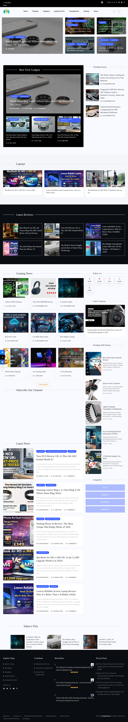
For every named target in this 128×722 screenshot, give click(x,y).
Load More (43, 384)
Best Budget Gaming (67, 337)
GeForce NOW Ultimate (13, 302)
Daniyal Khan (43, 476)
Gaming (86, 11)
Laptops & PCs (59, 11)
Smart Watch (10, 676)
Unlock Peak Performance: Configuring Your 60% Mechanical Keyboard (110, 109)
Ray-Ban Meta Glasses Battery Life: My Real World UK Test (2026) (16, 137)
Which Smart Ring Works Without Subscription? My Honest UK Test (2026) (110, 666)
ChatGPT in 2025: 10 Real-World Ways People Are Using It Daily (107, 642)
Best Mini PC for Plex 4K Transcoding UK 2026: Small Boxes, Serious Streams (31, 230)
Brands (105, 502)
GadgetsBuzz (44, 510)
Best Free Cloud (10, 337)
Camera (105, 509)
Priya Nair (15, 108)
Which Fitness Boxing (12, 372)
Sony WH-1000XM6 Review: (43, 302)
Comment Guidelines (44, 668)
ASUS (105, 495)
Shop (96, 11)
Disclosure (26, 718)
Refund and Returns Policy (33, 716)
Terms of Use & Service (11, 718)
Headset (8, 672)
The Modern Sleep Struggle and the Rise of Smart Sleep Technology (71, 247)
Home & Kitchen (11, 680)
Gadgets (46, 11)
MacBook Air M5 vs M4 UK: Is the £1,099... (20, 190)
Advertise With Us (42, 664)
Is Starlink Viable (66, 302)
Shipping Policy (51, 716)
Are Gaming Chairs (39, 372)
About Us (6, 716)
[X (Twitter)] (2, 357)
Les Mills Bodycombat (40, 337)
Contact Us (17, 716)
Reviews (35, 11)
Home (26, 11)
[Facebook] (2, 352)
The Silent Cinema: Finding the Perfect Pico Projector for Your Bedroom (112, 78)
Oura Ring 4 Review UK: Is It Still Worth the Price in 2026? (42, 136)
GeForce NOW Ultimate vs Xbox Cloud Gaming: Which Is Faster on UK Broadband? (111, 29)
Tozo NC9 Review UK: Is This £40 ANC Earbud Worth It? (68, 136)
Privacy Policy (64, 716)
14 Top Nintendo (66, 372)
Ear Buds (8, 668)
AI (105, 487)
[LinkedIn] (2, 362)
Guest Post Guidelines (40, 673)
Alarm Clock (9, 664)
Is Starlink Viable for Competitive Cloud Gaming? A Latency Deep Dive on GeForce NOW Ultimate (35, 642)
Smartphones (74, 11)
